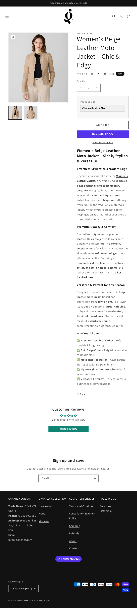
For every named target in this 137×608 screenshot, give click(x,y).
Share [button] (83, 394)
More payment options (103, 142)
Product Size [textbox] (88, 101)
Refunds (74, 533)
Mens (42, 513)
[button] (7, 16)
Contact (74, 548)
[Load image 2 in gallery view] (31, 113)
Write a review (68, 429)
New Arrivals (46, 506)
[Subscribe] (94, 478)
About (73, 541)
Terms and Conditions (82, 506)
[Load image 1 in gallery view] (15, 113)
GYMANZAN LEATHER (24, 600)
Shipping (74, 526)
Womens (44, 521)
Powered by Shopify (42, 600)
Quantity (81, 81)
